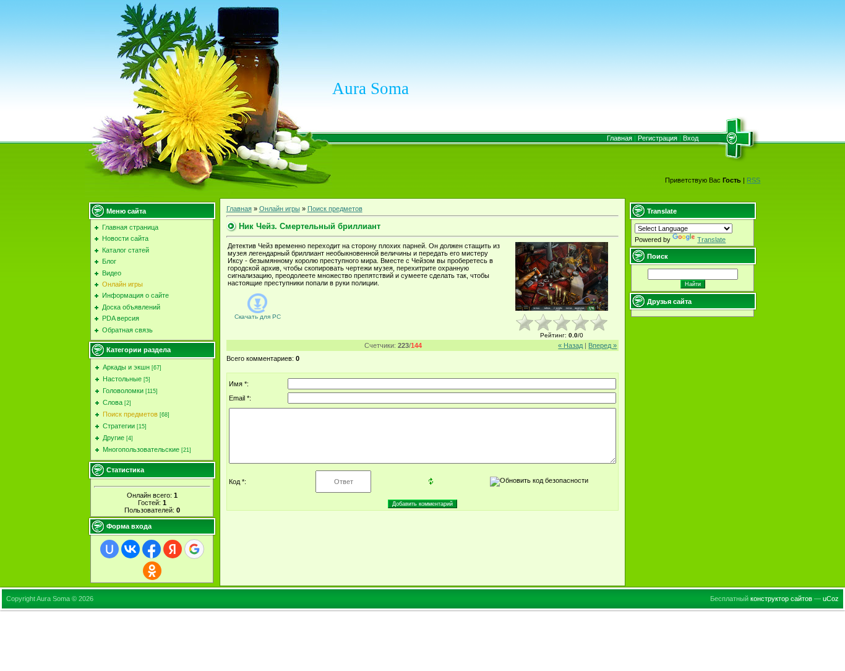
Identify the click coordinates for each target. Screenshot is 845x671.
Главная (619, 138)
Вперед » (602, 345)
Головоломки (123, 390)
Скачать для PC (257, 316)
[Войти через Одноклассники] (152, 570)
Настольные (122, 379)
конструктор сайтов (781, 598)
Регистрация (657, 138)
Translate (711, 239)
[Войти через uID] (109, 549)
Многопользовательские (141, 449)
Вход (690, 138)
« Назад (570, 345)
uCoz (831, 598)
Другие (113, 437)
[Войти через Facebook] (151, 549)
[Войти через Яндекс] (172, 549)
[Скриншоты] (561, 276)
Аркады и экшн (126, 367)
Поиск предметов (130, 414)
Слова (112, 402)
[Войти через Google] (194, 549)
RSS (753, 180)
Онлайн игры (279, 208)
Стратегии (119, 426)
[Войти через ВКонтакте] (130, 549)
